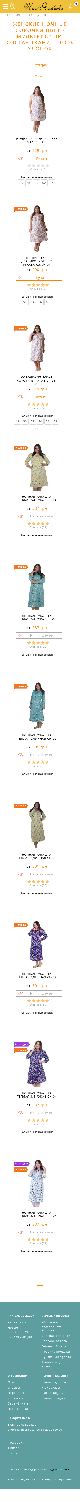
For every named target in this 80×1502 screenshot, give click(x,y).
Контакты (15, 1398)
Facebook (15, 1442)
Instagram (16, 1453)
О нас (12, 1382)
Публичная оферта (56, 1357)
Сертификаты (18, 1403)
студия (59, 1469)
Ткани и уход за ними (53, 1364)
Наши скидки (18, 1409)
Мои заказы (51, 1387)
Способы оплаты (55, 1341)
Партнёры (16, 1393)
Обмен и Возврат (55, 1346)
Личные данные (54, 1382)
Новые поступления (18, 1330)
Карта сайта (17, 1322)
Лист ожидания (54, 1393)
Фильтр (40, 76)
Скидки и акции (20, 1337)
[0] (72, 6)
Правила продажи (56, 1352)
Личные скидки (54, 1398)
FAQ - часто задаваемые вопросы (51, 1326)
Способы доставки (56, 1336)
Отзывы (14, 1387)
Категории (40, 65)
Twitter (13, 1448)
